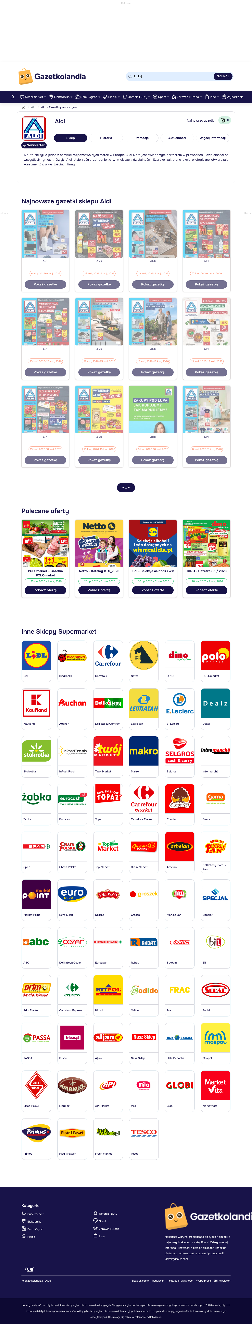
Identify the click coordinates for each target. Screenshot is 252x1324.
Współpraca (203, 1280)
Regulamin (158, 1280)
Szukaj (223, 76)
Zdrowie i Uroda (188, 97)
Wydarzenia (235, 97)
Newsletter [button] (224, 1280)
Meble (112, 97)
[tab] (70, 138)
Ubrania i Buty (137, 97)
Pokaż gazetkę (45, 284)
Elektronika (61, 97)
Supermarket (34, 97)
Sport (162, 97)
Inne (213, 97)
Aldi (34, 107)
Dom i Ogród (88, 97)
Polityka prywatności (180, 1280)
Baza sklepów (140, 1280)
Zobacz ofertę (45, 590)
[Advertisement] (126, 33)
